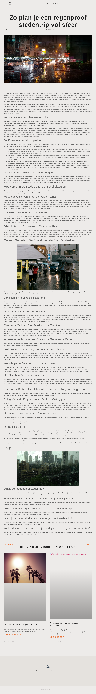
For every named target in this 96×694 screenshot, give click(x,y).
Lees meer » (12, 634)
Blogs (55, 3)
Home (47, 3)
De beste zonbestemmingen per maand (21, 625)
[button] (91, 3)
